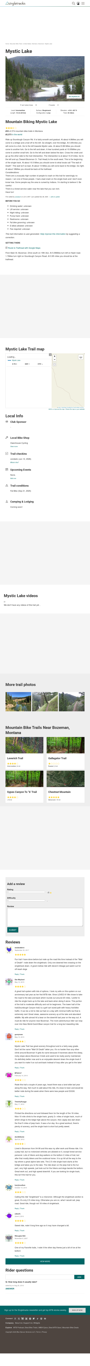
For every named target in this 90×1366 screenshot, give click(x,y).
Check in (62, 105)
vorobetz (14, 458)
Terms (38, 1332)
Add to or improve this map (56, 409)
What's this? (14, 462)
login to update (15, 494)
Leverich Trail (15, 758)
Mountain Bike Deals (70, 1327)
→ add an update (54, 197)
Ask (79, 1277)
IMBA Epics (43, 1327)
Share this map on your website (75, 409)
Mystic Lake (48, 44)
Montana (34, 44)
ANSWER (9, 1288)
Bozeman (41, 44)
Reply (17, 974)
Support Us (27, 1323)
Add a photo (41, 105)
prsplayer (18, 197)
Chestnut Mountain (59, 791)
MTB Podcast (18, 1327)
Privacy (44, 1332)
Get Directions (27, 105)
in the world (17, 134)
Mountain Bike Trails (16, 44)
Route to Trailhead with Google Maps (24, 247)
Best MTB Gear (55, 1327)
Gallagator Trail (57, 758)
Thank (22, 974)
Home (7, 44)
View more (14, 446)
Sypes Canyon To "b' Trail (22, 791)
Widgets (37, 1323)
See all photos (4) (74, 96)
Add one (13, 478)
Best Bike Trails (31, 1327)
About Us (18, 1323)
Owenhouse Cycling (19, 442)
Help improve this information (53, 233)
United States (27, 44)
